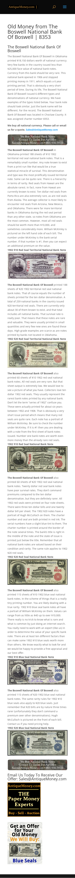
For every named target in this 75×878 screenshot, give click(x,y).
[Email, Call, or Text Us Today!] (38, 139)
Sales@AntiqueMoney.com (42, 129)
